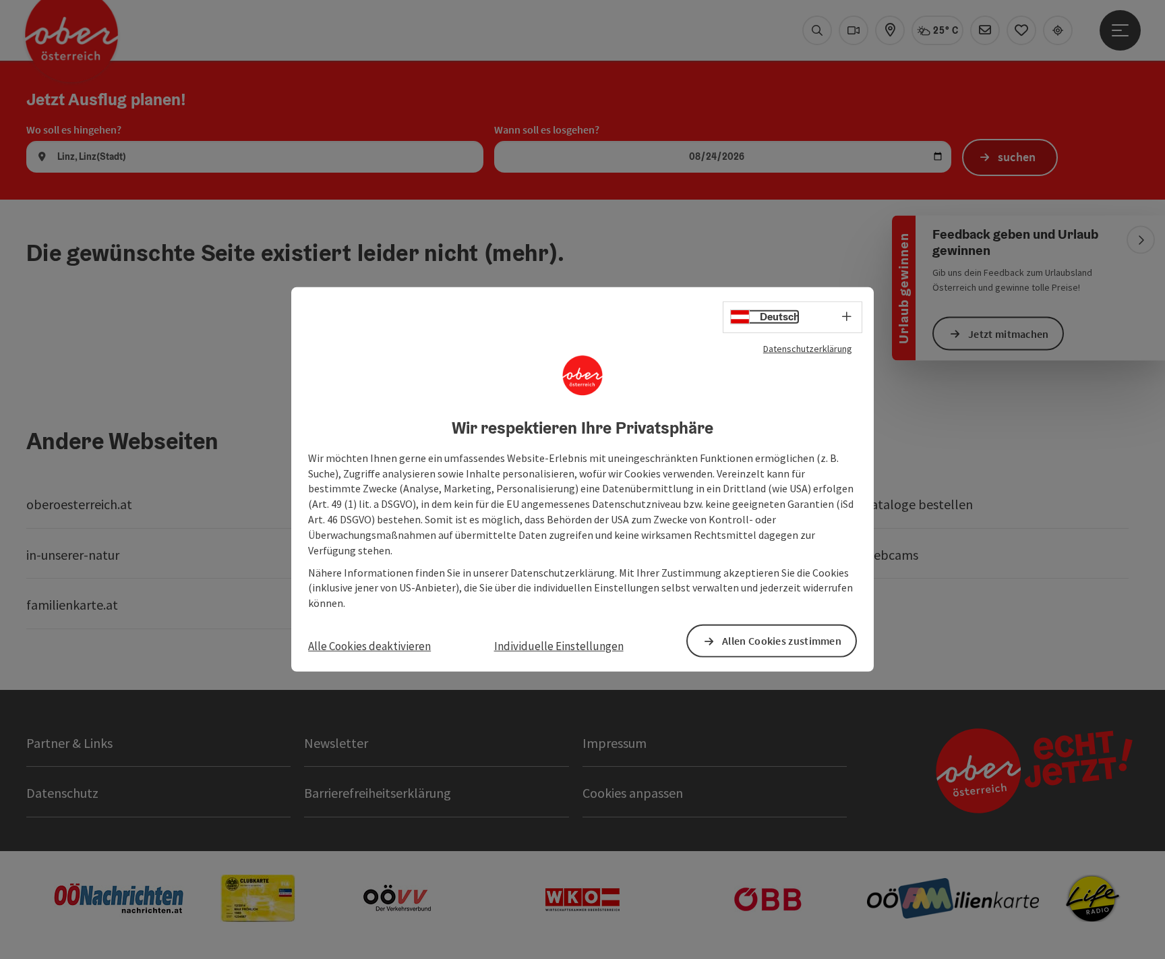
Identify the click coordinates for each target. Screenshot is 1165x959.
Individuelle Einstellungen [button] (559, 646)
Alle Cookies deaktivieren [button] (369, 646)
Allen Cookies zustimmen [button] (781, 640)
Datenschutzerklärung (807, 349)
